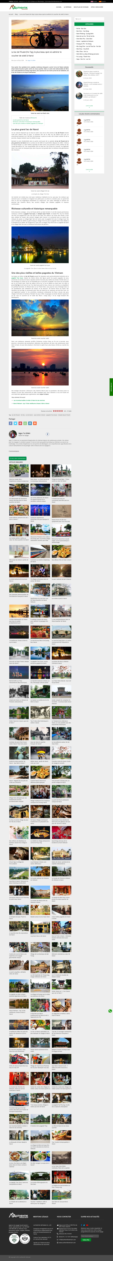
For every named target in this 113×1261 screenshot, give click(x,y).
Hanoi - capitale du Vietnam (85, 41)
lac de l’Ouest (16, 415)
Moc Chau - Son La (82, 51)
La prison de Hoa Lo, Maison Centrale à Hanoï (60, 662)
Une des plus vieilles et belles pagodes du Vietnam (28, 123)
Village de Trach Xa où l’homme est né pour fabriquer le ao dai (40, 1066)
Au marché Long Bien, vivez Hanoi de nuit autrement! (17, 1050)
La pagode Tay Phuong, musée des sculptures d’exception (61, 1105)
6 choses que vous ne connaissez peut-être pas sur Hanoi (60, 500)
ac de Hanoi (29, 415)
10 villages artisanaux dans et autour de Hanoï (39, 580)
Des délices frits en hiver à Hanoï (61, 560)
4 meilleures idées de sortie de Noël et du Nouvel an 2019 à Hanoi (18, 1033)
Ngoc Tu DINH (31, 60)
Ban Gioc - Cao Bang (83, 31)
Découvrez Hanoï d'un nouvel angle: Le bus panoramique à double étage (60, 540)
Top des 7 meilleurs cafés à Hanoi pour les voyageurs (39, 1202)
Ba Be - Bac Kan (81, 28)
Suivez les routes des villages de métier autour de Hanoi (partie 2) (40, 1087)
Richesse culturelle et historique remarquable (26, 122)
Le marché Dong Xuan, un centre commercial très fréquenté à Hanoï (61, 642)
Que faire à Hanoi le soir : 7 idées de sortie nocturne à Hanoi (60, 1067)
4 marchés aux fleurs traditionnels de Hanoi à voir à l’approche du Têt (39, 1015)
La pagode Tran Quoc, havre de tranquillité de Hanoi (18, 1183)
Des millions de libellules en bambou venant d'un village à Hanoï (18, 842)
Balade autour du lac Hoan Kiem (40, 917)
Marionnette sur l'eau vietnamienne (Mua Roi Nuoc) (18, 681)
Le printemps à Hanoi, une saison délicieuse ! (38, 863)
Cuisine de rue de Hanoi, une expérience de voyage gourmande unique (17, 955)
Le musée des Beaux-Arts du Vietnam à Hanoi (39, 901)
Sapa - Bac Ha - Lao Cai (83, 59)
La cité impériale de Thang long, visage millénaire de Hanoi (40, 976)
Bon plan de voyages (81, 7)
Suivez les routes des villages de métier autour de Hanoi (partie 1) (61, 1087)
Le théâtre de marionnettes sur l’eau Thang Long (61, 1186)
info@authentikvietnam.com (54, 1)
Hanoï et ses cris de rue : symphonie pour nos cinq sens (61, 520)
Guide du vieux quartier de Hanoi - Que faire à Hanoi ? (17, 762)
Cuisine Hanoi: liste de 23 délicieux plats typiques (38, 781)
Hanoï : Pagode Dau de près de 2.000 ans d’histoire (18, 781)
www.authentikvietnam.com (67, 1242)
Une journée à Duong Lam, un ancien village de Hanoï (60, 781)
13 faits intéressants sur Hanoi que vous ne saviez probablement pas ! (18, 621)
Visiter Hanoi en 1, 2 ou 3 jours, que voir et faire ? (61, 992)
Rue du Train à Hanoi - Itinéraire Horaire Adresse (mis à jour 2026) (61, 937)
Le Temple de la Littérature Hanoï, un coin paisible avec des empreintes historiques (61, 722)
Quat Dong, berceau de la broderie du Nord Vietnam (59, 841)
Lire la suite (89, 106)
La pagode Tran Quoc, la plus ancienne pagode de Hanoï (39, 662)
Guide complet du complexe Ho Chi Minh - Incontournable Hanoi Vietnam (61, 701)
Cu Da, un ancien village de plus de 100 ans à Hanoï (18, 820)
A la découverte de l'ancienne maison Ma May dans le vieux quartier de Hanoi (18, 500)
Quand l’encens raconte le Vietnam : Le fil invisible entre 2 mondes (93, 84)
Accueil (58, 7)
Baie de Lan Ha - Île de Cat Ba (85, 36)
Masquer (33, 118)
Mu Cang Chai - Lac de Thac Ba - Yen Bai (89, 46)
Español (103, 1)
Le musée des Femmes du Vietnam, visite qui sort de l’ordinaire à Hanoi (17, 1088)
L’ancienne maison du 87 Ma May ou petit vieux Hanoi (19, 898)
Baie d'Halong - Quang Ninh (85, 33)
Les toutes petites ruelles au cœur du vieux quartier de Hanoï (19, 539)
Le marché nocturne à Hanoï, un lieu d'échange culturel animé (40, 681)
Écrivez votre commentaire (18, 458)
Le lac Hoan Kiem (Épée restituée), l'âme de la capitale (61, 1167)
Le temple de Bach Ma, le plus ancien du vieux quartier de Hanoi (61, 899)
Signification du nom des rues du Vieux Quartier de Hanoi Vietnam (39, 600)
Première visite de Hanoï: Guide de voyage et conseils (61, 762)
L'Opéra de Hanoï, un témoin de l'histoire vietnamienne (18, 701)
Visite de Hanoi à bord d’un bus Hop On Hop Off (18, 1066)
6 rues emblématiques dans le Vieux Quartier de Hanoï (61, 620)
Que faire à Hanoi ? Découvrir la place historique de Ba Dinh (18, 882)
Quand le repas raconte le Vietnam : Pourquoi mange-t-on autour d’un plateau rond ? (93, 73)
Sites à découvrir (97, 7)
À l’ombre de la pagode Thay (39, 1126)
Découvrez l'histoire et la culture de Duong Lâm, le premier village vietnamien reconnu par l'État (40, 538)
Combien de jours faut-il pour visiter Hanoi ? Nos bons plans (18, 743)
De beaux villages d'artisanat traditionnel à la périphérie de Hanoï (39, 821)
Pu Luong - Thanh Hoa (83, 56)
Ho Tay (23, 415)
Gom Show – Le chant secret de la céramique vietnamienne (40, 480)
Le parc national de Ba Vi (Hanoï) (61, 579)
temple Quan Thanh (64, 415)
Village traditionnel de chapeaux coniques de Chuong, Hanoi (40, 801)
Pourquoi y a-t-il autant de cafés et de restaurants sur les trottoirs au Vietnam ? (93, 95)
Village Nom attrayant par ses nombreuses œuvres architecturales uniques (18, 799)
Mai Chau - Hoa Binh (83, 49)
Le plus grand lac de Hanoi (21, 120)
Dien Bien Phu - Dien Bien (84, 39)
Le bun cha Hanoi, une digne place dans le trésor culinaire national (18, 1164)
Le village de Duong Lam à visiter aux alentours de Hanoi (40, 995)
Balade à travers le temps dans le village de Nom (61, 1050)
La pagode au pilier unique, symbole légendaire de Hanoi (18, 995)
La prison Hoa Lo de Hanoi (38, 936)
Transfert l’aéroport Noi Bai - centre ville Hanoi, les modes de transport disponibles (18, 1109)
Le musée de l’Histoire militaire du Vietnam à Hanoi (61, 879)
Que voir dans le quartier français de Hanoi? (38, 743)
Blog (16, 14)
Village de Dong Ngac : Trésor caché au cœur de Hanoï (60, 480)
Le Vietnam (67, 7)
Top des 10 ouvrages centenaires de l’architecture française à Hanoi (61, 1033)
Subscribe (86, 1240)
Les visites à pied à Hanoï (59, 598)
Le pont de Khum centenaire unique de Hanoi (60, 800)
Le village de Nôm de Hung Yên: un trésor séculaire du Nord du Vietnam (40, 1146)
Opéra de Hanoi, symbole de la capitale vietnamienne (61, 863)
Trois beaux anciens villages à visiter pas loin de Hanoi (39, 1105)
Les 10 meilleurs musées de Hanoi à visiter (60, 976)
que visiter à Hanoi (39, 415)
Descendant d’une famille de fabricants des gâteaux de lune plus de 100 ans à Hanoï (61, 821)
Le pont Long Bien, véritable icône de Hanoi (17, 973)
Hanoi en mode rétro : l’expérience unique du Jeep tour (19, 480)
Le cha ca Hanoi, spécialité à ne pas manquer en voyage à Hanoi (40, 1032)
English (95, 1)
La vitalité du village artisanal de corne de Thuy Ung (40, 841)
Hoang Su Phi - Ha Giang (84, 44)
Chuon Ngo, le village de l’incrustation (16, 863)
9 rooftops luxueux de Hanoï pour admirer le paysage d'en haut (39, 621)
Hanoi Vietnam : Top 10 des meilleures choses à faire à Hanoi (17, 1012)
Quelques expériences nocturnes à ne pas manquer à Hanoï (40, 519)
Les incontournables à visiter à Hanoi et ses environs (29, 400)
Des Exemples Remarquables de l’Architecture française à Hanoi (18, 595)
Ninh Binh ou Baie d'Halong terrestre (88, 54)
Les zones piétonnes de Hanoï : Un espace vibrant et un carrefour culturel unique (40, 499)
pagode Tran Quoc (51, 415)
